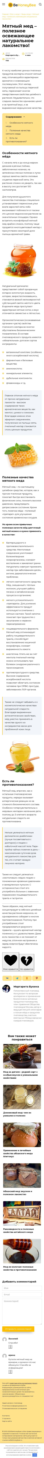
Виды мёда (26, 14)
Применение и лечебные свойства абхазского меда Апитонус (18, 1153)
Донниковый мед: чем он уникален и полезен (17, 1114)
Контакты (6, 1416)
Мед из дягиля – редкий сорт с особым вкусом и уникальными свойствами (20, 1075)
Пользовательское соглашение (14, 1408)
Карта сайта (7, 1421)
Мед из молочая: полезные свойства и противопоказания (20, 1268)
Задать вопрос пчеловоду (12, 1403)
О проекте (6, 1418)
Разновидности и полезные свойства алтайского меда (18, 1230)
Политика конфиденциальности (14, 1406)
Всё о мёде (15, 14)
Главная (5, 14)
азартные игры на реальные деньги (23, 1383)
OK (35, 1455)
